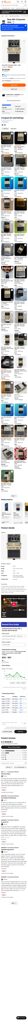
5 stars (3, 750)
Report (3, 790)
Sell (18, 1)
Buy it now (14, 85)
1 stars (2, 759)
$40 (21, 707)
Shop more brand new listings (13, 100)
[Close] (25, 25)
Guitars (12, 8)
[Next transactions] (25, 723)
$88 (21, 705)
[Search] (25, 5)
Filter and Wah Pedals (18, 577)
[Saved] (22, 2)
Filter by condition (6, 642)
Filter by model (5, 633)
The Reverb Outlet (6, 8)
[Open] (24, 636)
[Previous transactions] (22, 723)
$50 (21, 699)
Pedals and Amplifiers (20, 8)
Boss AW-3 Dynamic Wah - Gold (11, 65)
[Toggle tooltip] (15, 35)
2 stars (3, 757)
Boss (14, 566)
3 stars (3, 755)
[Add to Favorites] (13, 22)
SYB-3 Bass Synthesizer (16, 515)
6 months (12, 682)
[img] (17, 94)
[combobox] (12, 636)
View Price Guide (7, 731)
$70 (21, 701)
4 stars (3, 752)
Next (13, 496)
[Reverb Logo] (7, 2)
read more (7, 837)
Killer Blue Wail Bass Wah (6, 515)
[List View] (5, 125)
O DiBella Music (10, 94)
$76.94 (21, 710)
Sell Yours (20, 731)
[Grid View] (2, 125)
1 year (18, 682)
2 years (23, 682)
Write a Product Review (14, 747)
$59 (21, 712)
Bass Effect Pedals (18, 575)
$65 (21, 703)
